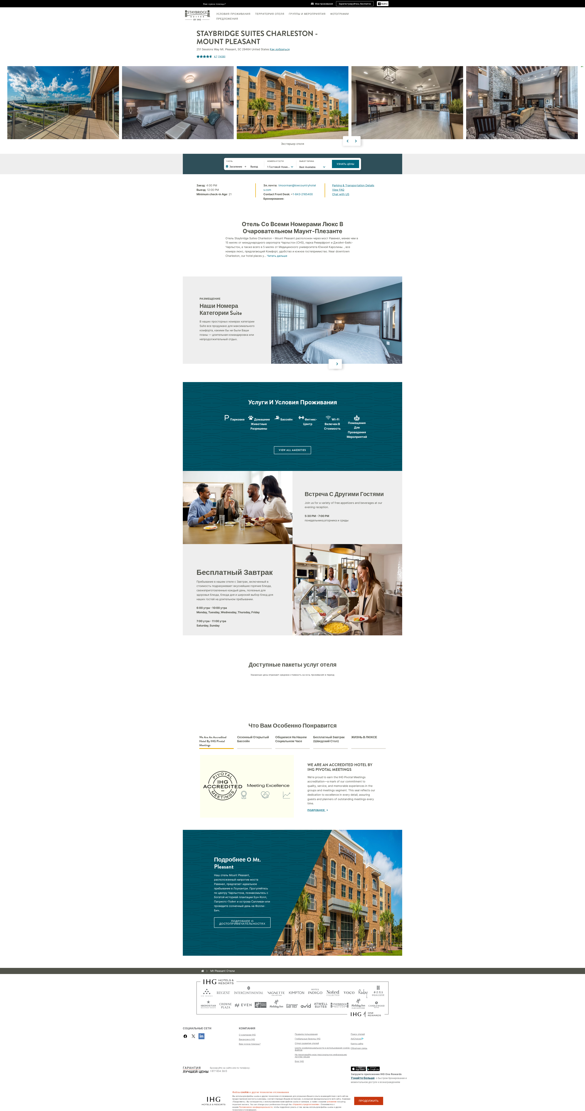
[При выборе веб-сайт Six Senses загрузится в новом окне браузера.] (207, 992)
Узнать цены (345, 164)
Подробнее (316, 810)
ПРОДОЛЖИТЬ (369, 1100)
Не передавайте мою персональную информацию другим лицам (321, 1055)
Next (356, 141)
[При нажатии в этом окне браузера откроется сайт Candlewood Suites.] (376, 1005)
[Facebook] (186, 1036)
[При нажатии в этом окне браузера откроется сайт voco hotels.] (349, 992)
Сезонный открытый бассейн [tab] (253, 739)
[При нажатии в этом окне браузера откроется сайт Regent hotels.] (223, 992)
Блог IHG (299, 1061)
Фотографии (339, 14)
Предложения (227, 19)
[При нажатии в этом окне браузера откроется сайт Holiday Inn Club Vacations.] (358, 1005)
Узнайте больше (363, 1078)
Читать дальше (277, 255)
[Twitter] (193, 1036)
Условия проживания (233, 14)
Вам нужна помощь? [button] (214, 3)
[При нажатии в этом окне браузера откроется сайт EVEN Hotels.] (243, 1005)
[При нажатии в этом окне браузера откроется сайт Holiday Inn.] (276, 1005)
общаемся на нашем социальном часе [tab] (291, 739)
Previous (347, 141)
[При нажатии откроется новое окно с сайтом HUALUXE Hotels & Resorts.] (378, 992)
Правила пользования (306, 1034)
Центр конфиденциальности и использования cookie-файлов (322, 1049)
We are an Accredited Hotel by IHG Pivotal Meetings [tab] (212, 741)
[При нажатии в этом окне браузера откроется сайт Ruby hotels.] (362, 992)
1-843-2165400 (303, 194)
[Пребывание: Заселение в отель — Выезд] (243, 166)
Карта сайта (357, 1043)
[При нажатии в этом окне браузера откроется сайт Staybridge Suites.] (339, 1005)
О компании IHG (247, 1034)
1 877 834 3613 (218, 1071)
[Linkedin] (201, 1036)
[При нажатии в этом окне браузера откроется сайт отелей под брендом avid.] (306, 1005)
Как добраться (280, 49)
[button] (382, 3)
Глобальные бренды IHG (307, 1038)
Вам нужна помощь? (250, 1044)
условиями (332, 1101)
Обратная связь (359, 1048)
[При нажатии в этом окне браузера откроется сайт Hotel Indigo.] (315, 992)
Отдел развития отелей (307, 1043)
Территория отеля (269, 14)
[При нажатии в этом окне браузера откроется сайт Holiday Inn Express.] (260, 1005)
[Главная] (202, 971)
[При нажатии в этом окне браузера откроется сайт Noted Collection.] (332, 992)
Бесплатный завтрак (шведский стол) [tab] (329, 739)
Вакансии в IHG (247, 1039)
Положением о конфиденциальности (256, 1107)
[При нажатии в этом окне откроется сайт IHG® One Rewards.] (366, 1014)
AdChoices (356, 1038)
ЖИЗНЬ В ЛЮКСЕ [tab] (364, 737)
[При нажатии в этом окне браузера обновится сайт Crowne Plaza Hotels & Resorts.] (225, 1005)
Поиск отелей (358, 1034)
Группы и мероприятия (307, 14)
